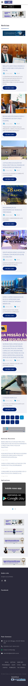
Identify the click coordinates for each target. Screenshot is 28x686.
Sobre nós (20, 662)
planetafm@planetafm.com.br (11, 653)
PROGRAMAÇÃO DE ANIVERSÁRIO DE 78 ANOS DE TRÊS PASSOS (12, 210)
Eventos (5, 667)
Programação (6, 665)
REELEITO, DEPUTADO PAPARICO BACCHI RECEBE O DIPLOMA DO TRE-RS (13, 68)
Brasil (18, 73)
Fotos (19, 665)
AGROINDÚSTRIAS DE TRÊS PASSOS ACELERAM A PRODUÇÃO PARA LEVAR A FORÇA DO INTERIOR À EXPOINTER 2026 (14, 455)
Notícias (12, 662)
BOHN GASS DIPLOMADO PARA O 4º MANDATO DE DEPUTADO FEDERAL (13, 118)
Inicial (7, 662)
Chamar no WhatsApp (9, 649)
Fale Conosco (21, 667)
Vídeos (24, 665)
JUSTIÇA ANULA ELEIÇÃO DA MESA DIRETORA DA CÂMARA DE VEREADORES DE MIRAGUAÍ (13, 165)
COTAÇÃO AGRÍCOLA (10, 397)
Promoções (12, 667)
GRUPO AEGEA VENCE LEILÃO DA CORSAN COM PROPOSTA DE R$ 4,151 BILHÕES (14, 254)
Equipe (13, 665)
